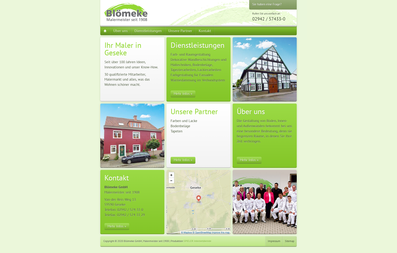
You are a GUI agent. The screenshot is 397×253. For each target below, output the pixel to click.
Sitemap (289, 241)
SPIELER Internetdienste (197, 241)
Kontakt (205, 30)
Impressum (274, 241)
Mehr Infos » (183, 93)
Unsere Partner (180, 30)
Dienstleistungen (148, 30)
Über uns (120, 30)
